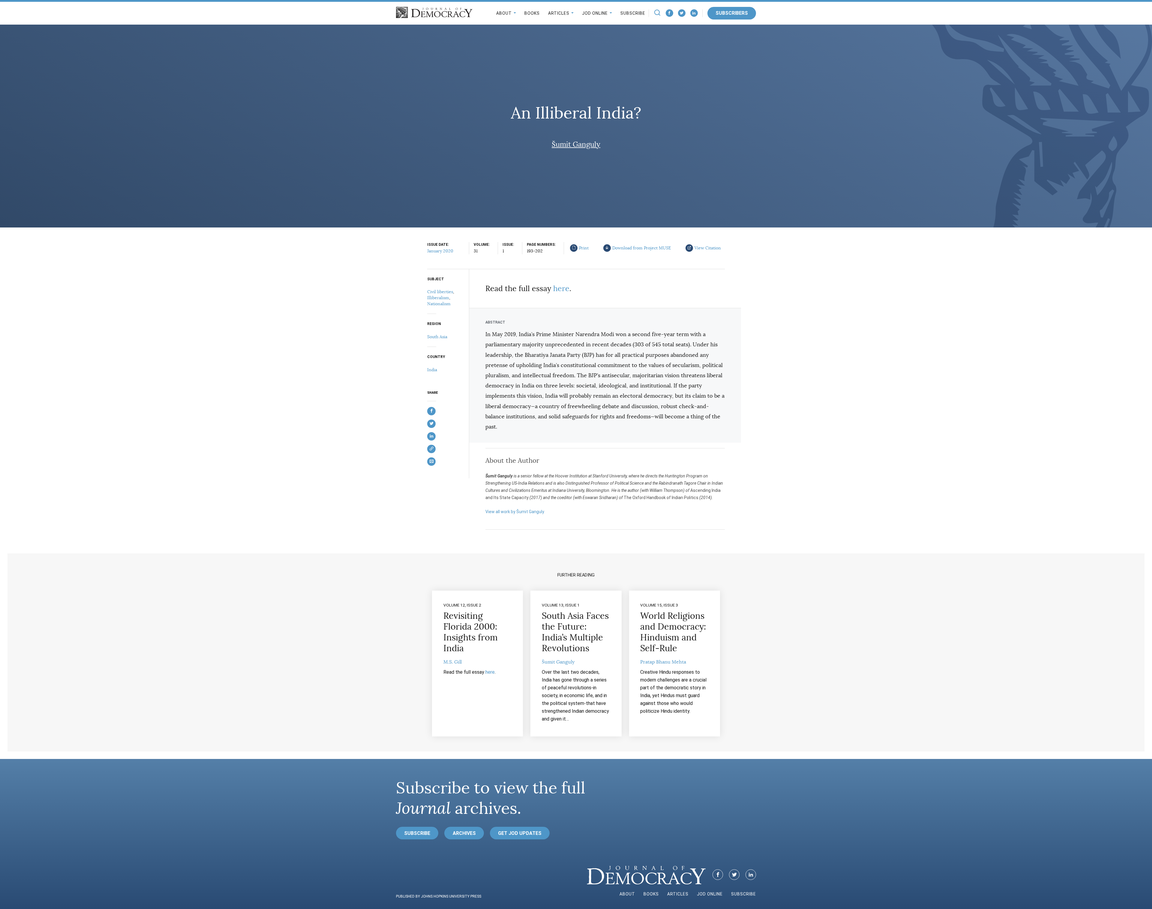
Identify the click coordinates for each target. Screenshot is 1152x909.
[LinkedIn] (694, 13)
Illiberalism (438, 297)
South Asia (437, 336)
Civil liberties (440, 291)
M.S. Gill (452, 662)
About (504, 13)
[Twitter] (682, 13)
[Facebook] (669, 13)
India (432, 369)
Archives (464, 833)
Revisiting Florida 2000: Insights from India (470, 632)
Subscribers (732, 13)
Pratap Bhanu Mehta (663, 662)
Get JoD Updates (520, 833)
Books (532, 13)
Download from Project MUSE (641, 248)
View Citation (707, 248)
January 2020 (440, 251)
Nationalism (439, 303)
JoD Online (595, 13)
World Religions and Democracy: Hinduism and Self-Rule (673, 632)
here (561, 288)
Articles (558, 13)
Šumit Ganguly (576, 144)
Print (584, 248)
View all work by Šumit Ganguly (514, 511)
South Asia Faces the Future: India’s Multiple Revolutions (575, 632)
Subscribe (632, 13)
